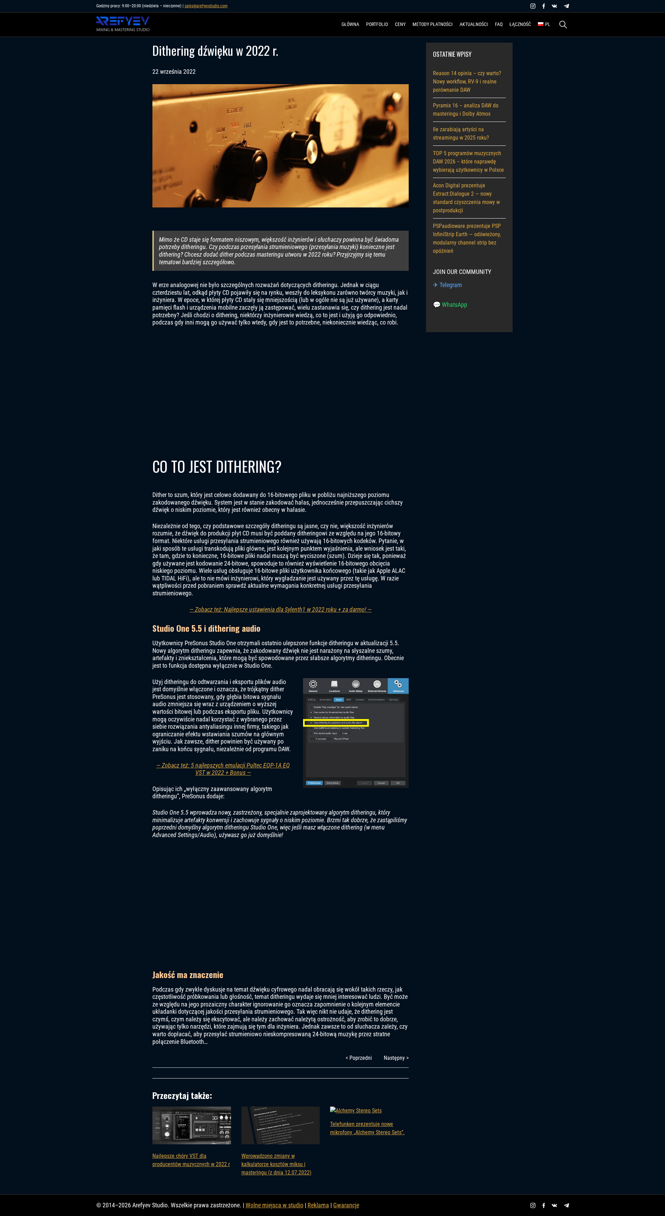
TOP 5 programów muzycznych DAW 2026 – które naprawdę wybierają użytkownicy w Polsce (468, 161)
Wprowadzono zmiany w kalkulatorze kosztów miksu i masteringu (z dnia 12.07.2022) (276, 1164)
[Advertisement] (280, 390)
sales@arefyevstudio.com (206, 5)
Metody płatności (433, 24)
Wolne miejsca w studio (274, 1205)
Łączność (520, 24)
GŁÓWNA (350, 24)
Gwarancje (346, 1205)
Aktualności (474, 24)
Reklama (318, 1205)
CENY (400, 24)
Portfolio (377, 24)
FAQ (499, 24)
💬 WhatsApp (450, 304)
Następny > (396, 1058)
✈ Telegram (447, 285)
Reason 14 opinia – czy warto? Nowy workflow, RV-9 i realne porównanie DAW (467, 81)
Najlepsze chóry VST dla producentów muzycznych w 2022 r (191, 1160)
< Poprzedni (359, 1058)
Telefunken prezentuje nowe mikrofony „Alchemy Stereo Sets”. (367, 1128)
